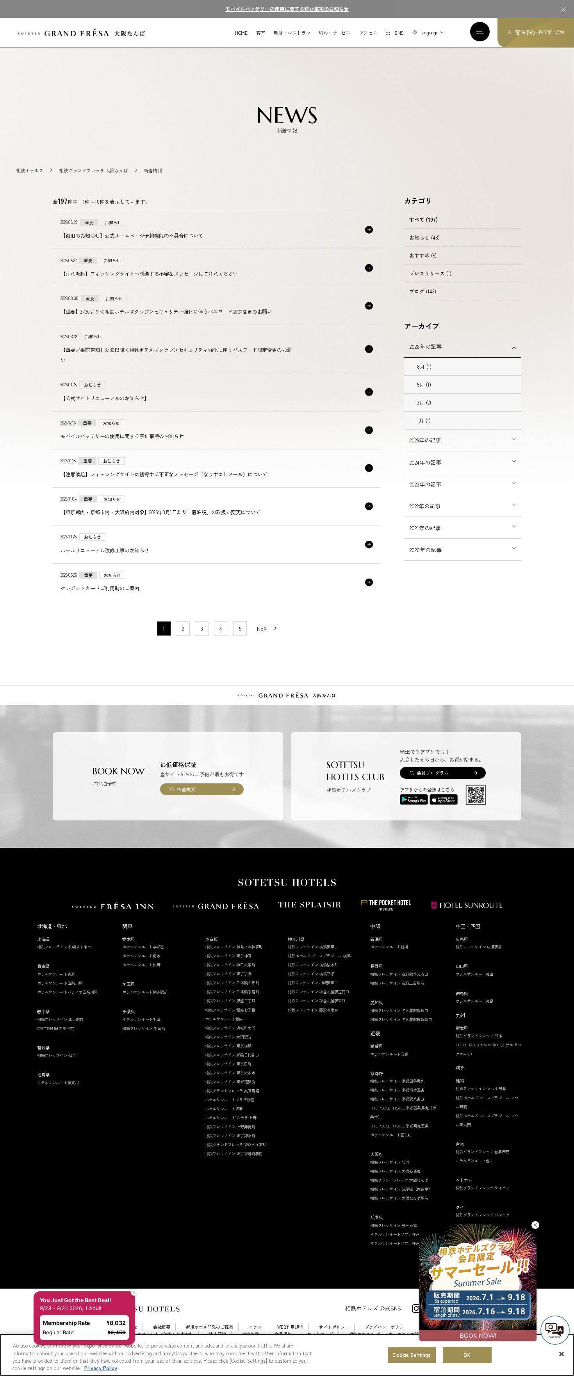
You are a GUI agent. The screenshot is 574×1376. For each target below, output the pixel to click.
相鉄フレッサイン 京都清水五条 (397, 1090)
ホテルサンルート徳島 (475, 1001)
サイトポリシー (334, 1327)
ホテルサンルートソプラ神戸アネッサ (402, 1243)
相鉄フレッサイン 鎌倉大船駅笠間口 (318, 991)
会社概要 (161, 1327)
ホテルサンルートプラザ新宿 (229, 1100)
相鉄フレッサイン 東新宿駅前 (230, 1082)
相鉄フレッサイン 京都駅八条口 (397, 1099)
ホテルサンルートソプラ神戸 (394, 1234)
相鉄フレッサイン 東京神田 (228, 956)
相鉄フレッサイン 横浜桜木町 (313, 965)
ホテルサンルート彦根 (389, 1054)
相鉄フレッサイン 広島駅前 (479, 947)
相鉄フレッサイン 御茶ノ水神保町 (234, 947)
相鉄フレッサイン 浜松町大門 (230, 1028)
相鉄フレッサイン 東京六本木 (230, 1073)
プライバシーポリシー (386, 1327)
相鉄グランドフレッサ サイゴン (483, 1188)
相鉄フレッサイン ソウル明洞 (481, 1088)
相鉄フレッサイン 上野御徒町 (230, 1126)
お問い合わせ (124, 1327)
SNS (399, 32)
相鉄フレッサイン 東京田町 (228, 1064)
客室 (260, 33)
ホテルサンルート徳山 (475, 974)
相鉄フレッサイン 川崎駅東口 (313, 982)
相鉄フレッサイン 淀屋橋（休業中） (401, 1189)
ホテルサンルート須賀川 (58, 1082)
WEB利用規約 (290, 1327)
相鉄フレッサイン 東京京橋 (228, 974)
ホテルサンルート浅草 (224, 1108)
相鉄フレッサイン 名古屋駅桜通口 (399, 1010)
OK (467, 1354)
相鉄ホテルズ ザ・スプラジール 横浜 (319, 956)
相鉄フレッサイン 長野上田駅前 (397, 983)
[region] (287, 1355)
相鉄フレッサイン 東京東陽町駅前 (234, 1153)
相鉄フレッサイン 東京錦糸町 (230, 1135)
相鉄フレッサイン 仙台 (56, 1055)
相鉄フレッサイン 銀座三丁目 (230, 1000)
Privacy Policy (100, 1368)
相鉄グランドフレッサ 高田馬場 (232, 1091)
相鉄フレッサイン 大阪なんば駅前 (399, 1198)
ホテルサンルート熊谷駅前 (145, 992)
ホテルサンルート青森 (56, 974)
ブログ (422, 291)
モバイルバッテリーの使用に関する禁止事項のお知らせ (286, 8)
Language (428, 32)
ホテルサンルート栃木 (141, 956)
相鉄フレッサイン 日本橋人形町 (232, 982)
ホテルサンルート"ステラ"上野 (231, 1117)
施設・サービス (334, 33)
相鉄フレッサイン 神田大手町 (230, 965)
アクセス (368, 33)
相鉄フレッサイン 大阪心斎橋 (395, 1171)
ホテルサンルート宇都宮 (143, 947)
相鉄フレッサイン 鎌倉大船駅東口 (317, 1000)
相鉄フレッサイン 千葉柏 (143, 1028)
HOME (241, 33)
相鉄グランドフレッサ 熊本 (479, 1036)
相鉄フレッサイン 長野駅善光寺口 (399, 974)
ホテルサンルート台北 (475, 1160)
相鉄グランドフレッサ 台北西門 (483, 1151)
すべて (423, 219)
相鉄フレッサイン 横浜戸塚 (311, 974)
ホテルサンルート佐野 (141, 965)
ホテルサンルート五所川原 (59, 983)
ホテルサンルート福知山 (391, 1135)
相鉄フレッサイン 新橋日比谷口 (232, 1055)
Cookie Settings (411, 1354)
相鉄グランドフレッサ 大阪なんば (399, 1180)
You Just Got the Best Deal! (80, 1269)
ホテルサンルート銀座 (224, 1019)
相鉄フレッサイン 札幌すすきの (64, 947)
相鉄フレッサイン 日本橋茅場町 (232, 991)
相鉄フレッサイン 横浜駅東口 (313, 947)
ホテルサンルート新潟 (389, 947)
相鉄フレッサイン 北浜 (389, 1162)
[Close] (561, 1353)
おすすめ (423, 255)
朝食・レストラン (292, 33)
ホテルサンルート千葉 (141, 1019)
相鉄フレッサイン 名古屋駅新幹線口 (401, 1019)
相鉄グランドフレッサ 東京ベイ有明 (236, 1144)
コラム (255, 1327)
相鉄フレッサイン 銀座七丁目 (230, 1010)
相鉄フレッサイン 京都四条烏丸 (397, 1081)
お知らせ (424, 237)
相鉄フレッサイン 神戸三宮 (393, 1225)
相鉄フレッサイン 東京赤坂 (228, 1046)
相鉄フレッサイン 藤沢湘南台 (313, 1010)
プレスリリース (430, 273)
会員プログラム (432, 772)
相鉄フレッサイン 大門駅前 (228, 1037)
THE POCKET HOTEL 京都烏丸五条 (399, 1126)
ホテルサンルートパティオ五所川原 (67, 992)
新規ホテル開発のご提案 (209, 1327)
